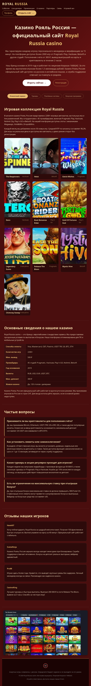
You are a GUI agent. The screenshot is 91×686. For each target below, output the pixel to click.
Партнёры (50, 8)
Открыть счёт (26, 12)
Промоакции (29, 8)
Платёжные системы (51, 96)
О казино (40, 8)
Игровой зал (69, 8)
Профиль (8, 13)
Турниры (35, 96)
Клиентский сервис (17, 96)
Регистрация (60, 83)
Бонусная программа (73, 96)
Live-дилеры (17, 8)
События (5, 8)
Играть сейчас (36, 82)
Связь (59, 8)
